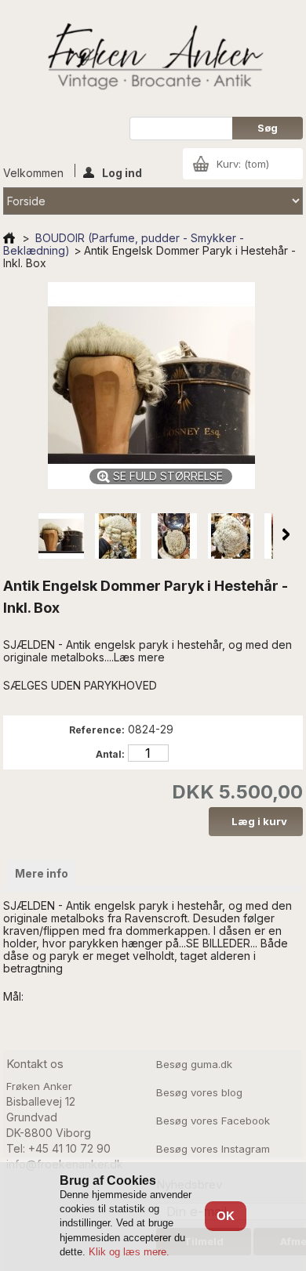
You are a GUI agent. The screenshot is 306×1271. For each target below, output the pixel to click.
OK (226, 1215)
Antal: (110, 754)
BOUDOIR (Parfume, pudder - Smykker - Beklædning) (123, 244)
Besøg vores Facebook (213, 1120)
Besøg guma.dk (194, 1064)
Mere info (41, 873)
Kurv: (243, 164)
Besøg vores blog (199, 1092)
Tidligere (20, 534)
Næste (286, 534)
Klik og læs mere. (129, 1252)
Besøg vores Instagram (213, 1148)
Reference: (97, 730)
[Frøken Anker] (153, 58)
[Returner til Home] (9, 237)
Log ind (122, 171)
